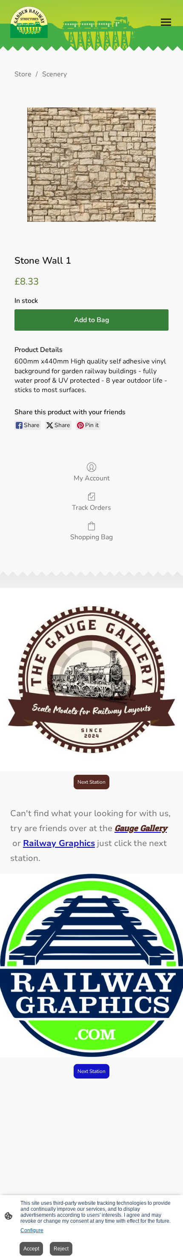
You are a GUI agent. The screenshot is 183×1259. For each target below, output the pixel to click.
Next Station (91, 782)
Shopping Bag (91, 536)
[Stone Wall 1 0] (91, 165)
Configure (31, 1230)
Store (22, 74)
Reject (61, 1249)
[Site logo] (29, 22)
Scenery (54, 74)
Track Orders (91, 507)
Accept (31, 1249)
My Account (92, 478)
